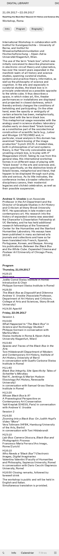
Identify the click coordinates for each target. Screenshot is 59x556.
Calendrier (27, 553)
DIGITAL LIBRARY (17, 3)
